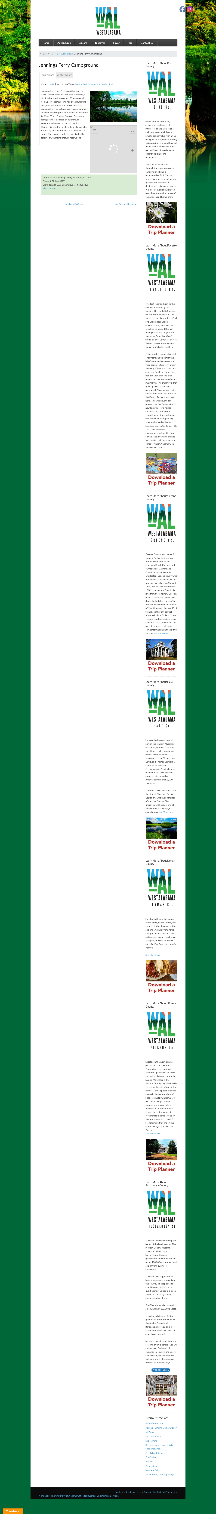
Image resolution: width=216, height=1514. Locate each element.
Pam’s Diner (151, 1466)
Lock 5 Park (151, 1440)
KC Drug (149, 1432)
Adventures (64, 42)
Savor (116, 42)
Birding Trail (81, 84)
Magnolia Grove (74, 204)
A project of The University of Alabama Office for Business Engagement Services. (79, 1495)
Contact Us (147, 42)
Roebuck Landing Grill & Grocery (161, 1427)
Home (46, 42)
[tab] (48, 75)
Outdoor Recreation (98, 84)
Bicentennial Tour (154, 1423)
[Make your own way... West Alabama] (108, 20)
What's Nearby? (64, 75)
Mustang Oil (151, 1470)
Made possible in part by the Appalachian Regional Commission (146, 1492)
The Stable (150, 1457)
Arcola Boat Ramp (154, 1453)
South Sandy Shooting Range (159, 1474)
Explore (83, 42)
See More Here (160, 633)
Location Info (47, 75)
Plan (130, 42)
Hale (52, 84)
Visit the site (49, 188)
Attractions (67, 53)
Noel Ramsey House (125, 204)
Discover (100, 42)
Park (111, 84)
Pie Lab (149, 1461)
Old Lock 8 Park (153, 1436)
